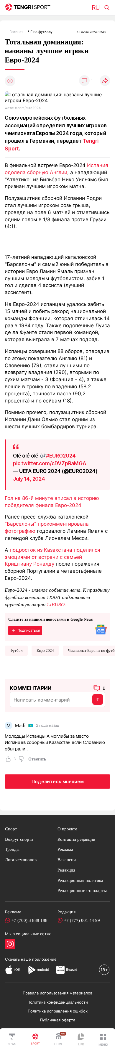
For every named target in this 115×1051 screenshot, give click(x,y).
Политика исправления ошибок (58, 1011)
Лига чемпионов (21, 859)
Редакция (66, 869)
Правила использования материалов (57, 993)
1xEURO (56, 604)
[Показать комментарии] (84, 81)
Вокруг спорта (19, 839)
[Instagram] (10, 944)
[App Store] (9, 969)
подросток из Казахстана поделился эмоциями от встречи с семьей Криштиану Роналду (52, 557)
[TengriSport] (35, 1040)
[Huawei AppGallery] (60, 969)
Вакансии (67, 859)
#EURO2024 (61, 456)
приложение (44, 959)
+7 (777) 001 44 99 (82, 920)
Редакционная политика (80, 880)
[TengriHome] (58, 1040)
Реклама (65, 849)
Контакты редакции (76, 839)
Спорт (11, 828)
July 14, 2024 (29, 479)
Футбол (16, 650)
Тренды (12, 849)
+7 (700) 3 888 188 (29, 920)
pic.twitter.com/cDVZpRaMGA (49, 463)
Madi (20, 725)
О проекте (67, 828)
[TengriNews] (12, 1040)
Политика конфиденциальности (57, 1002)
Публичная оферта (57, 1020)
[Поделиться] (105, 81)
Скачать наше (18, 959)
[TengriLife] (80, 1040)
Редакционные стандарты (82, 890)
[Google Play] (31, 969)
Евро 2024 (45, 650)
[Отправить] (97, 699)
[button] (103, 1039)
